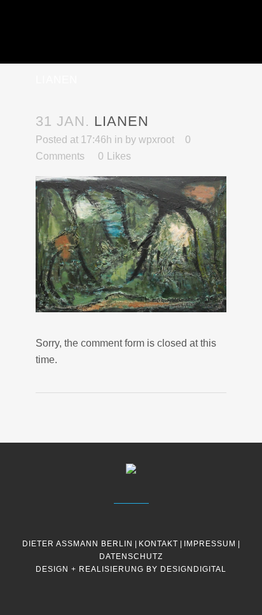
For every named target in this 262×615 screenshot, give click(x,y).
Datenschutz (131, 556)
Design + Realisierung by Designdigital (131, 569)
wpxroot (156, 139)
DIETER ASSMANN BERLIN (77, 543)
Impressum (210, 543)
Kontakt (158, 543)
